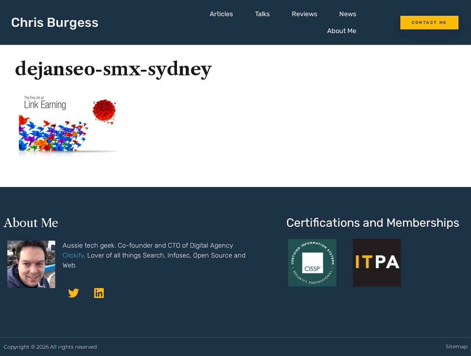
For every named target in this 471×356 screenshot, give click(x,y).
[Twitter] (74, 293)
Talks (262, 14)
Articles (221, 14)
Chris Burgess (55, 22)
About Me (341, 31)
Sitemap (456, 346)
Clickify (73, 255)
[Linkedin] (99, 293)
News (347, 14)
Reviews (304, 14)
